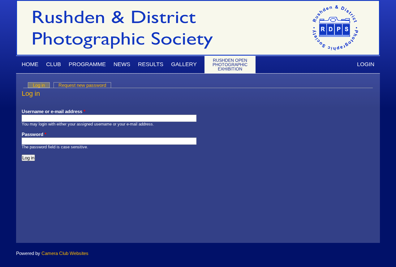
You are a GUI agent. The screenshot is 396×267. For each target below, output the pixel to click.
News (122, 64)
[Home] (198, 3)
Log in (41, 85)
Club (53, 64)
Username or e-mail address (53, 111)
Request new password (82, 85)
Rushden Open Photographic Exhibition (230, 64)
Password (34, 134)
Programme (87, 64)
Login (365, 64)
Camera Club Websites (64, 253)
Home (30, 64)
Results (150, 64)
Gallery (184, 64)
